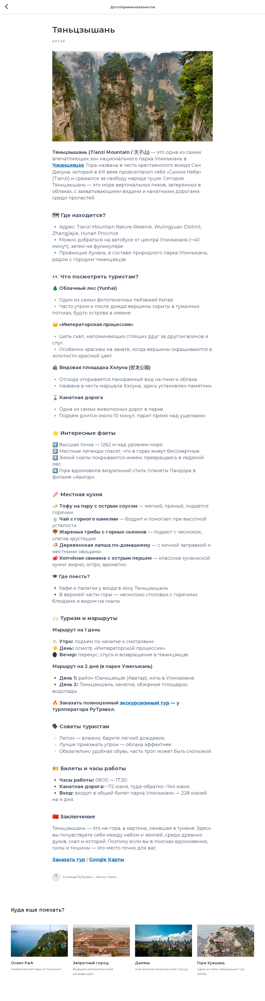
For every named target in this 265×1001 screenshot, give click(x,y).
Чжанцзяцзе (68, 165)
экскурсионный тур (144, 703)
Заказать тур (68, 859)
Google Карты (106, 859)
